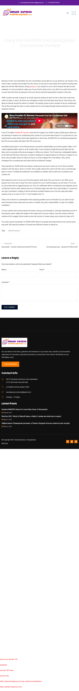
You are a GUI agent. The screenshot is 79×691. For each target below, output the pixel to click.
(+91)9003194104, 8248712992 (17, 387)
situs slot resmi (5, 604)
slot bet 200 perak (6, 593)
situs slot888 (5, 582)
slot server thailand (7, 588)
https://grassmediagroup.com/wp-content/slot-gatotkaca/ (21, 681)
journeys (33, 86)
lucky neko (4, 489)
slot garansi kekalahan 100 (9, 522)
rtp (1, 456)
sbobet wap (4, 648)
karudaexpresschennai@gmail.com (32, 2)
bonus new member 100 (8, 659)
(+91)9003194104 (53, 2)
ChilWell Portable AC (14, 231)
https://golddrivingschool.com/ (11, 687)
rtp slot (2, 461)
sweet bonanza (5, 472)
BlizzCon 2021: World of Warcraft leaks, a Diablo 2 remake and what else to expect (31, 416)
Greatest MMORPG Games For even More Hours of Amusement (24, 409)
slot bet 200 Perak (6, 670)
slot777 (3, 450)
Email (42, 270)
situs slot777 (5, 494)
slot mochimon (5, 571)
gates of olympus (6, 516)
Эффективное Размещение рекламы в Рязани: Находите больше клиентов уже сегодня (36, 423)
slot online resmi (6, 505)
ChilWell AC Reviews (22, 133)
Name (4, 270)
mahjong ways (5, 544)
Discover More (10, 364)
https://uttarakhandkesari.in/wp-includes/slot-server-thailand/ (22, 654)
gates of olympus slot (8, 577)
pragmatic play (5, 483)
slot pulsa (3, 615)
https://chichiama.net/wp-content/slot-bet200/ (17, 549)
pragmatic (3, 665)
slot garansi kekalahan (8, 478)
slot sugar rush (5, 527)
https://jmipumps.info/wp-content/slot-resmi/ (16, 599)
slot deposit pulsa (6, 637)
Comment (6, 282)
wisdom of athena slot (8, 533)
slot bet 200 (4, 676)
